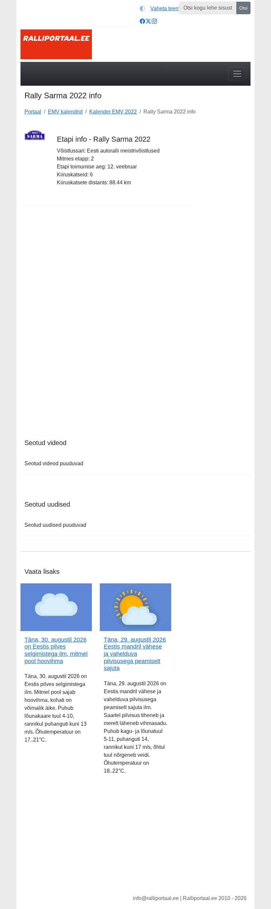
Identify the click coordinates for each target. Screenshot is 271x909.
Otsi (243, 8)
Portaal (32, 111)
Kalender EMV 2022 (113, 111)
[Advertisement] (225, 224)
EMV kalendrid (65, 111)
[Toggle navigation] (237, 73)
